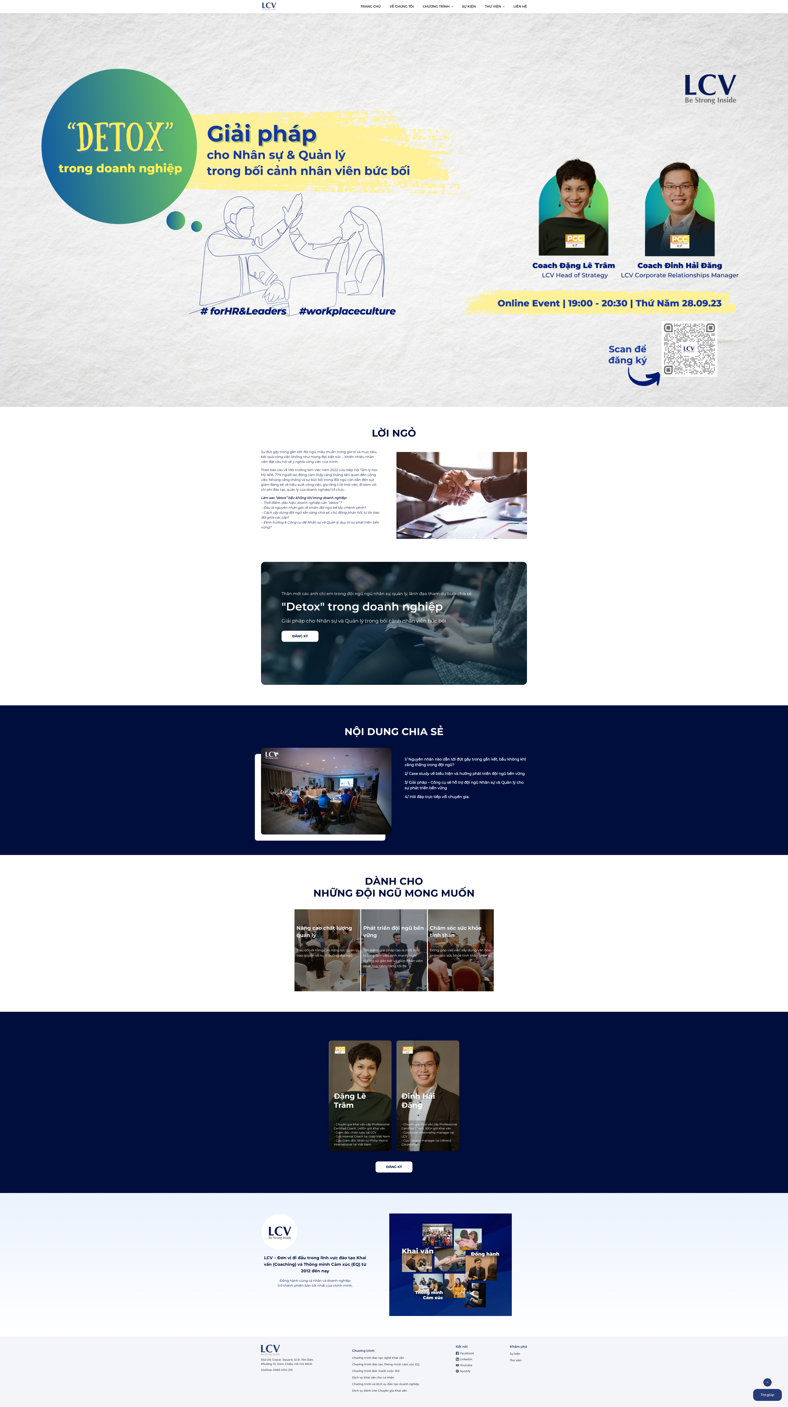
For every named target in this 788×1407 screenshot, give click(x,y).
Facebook (467, 1353)
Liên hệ (520, 6)
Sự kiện (515, 1354)
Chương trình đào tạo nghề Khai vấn (378, 1358)
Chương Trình (436, 6)
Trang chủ (371, 6)
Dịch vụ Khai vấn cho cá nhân (373, 1377)
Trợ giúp (767, 1395)
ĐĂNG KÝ (300, 636)
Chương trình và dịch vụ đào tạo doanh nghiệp (386, 1384)
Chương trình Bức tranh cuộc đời (376, 1371)
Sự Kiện (469, 6)
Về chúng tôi (402, 6)
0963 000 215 (283, 1370)
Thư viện (493, 6)
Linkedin (466, 1359)
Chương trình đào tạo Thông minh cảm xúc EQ (385, 1364)
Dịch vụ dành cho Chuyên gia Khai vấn (380, 1390)
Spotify (465, 1371)
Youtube (466, 1365)
